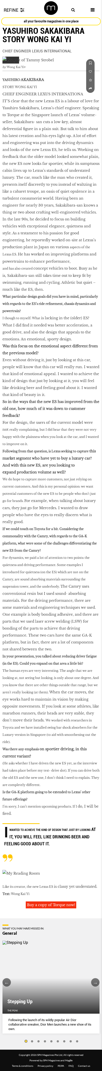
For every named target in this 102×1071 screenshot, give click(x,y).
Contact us (84, 1065)
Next (95, 982)
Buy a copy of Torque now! (51, 905)
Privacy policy (45, 1065)
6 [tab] (58, 1041)
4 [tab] (45, 1041)
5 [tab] (51, 1041)
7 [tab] (64, 1041)
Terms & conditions (22, 1065)
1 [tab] (26, 1041)
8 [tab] (71, 1041)
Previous (6, 982)
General (9, 933)
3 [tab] (38, 1041)
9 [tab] (77, 1041)
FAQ (71, 1065)
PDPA (61, 1065)
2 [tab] (32, 1041)
